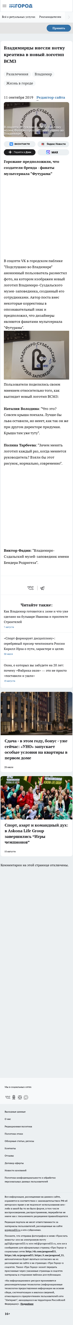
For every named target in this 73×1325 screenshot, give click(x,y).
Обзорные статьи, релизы (19, 1141)
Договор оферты (14, 1163)
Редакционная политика (18, 1126)
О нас (8, 1118)
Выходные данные (15, 1111)
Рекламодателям (50, 17)
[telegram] (44, 588)
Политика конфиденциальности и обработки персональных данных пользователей (30, 1179)
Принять (59, 28)
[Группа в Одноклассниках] (14, 1097)
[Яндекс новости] (53, 144)
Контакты (10, 1148)
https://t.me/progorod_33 (49, 1255)
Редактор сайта (50, 97)
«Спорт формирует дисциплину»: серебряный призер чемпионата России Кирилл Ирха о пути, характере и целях (34, 645)
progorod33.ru (12, 1229)
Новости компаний (15, 1170)
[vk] (30, 588)
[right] (69, 17)
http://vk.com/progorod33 (41, 1251)
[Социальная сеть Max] (53, 152)
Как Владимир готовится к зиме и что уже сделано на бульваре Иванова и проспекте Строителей (36, 618)
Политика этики (14, 1133)
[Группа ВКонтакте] (19, 144)
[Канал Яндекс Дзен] (19, 152)
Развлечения (17, 74)
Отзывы (9, 1155)
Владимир (43, 74)
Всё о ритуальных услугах (18, 17)
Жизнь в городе (19, 83)
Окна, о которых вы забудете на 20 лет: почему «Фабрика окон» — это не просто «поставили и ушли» (35, 672)
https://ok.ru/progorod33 (19, 1255)
